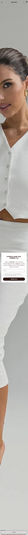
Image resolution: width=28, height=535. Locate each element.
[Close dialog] (25, 254)
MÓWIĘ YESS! (14, 279)
